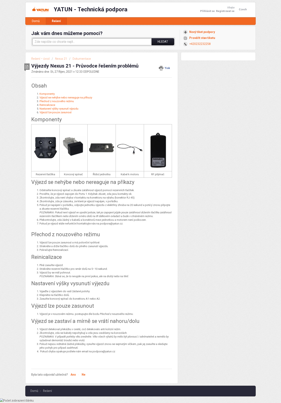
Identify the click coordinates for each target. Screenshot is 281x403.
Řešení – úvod (40, 58)
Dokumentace (82, 58)
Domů (36, 21)
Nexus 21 (61, 58)
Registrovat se (225, 11)
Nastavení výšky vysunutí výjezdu (58, 108)
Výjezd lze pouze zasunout (55, 112)
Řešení (56, 21)
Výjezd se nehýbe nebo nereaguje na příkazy (65, 97)
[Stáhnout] (133, 151)
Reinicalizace (47, 104)
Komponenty (47, 93)
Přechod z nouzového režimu (56, 101)
